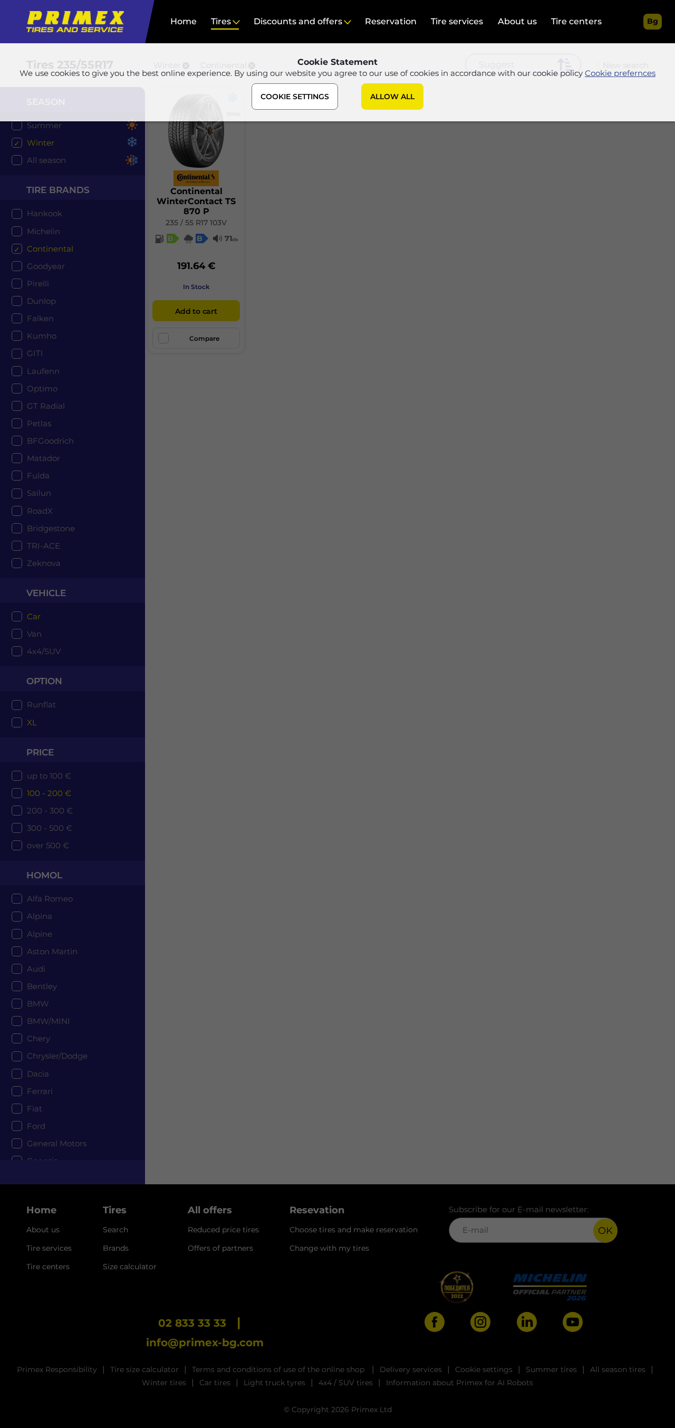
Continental (50, 249)
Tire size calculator (144, 1369)
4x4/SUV (44, 651)
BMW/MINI (48, 1021)
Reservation (391, 21)
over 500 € (48, 845)
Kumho (41, 336)
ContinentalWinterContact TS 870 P (196, 201)
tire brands (58, 190)
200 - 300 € (50, 811)
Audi (36, 969)
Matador (43, 458)
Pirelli (38, 284)
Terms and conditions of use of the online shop (279, 1369)
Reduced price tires (223, 1229)
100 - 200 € (49, 793)
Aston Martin (52, 951)
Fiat (34, 1109)
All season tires (617, 1369)
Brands (116, 1248)
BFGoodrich (50, 441)
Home (183, 21)
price (40, 752)
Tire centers (576, 21)
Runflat (41, 704)
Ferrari (40, 1091)
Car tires (214, 1382)
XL (32, 722)
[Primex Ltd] (72, 21)
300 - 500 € (49, 828)
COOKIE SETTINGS (295, 96)
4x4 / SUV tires (346, 1382)
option (44, 681)
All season (46, 160)
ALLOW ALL (392, 96)
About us (517, 21)
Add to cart (196, 311)
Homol (44, 875)
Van (34, 634)
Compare (204, 338)
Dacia (38, 1074)
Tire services (457, 21)
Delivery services (411, 1369)
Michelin (43, 231)
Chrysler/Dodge (57, 1056)
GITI (35, 353)
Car (34, 616)
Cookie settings (484, 1369)
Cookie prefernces (620, 73)
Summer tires (551, 1369)
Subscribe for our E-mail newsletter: (519, 1209)
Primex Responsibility (57, 1369)
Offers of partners (220, 1248)
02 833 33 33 (192, 1323)
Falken (40, 318)
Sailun (39, 493)
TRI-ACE (43, 546)
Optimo (42, 389)
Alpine (39, 934)
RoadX (40, 511)
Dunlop (41, 301)
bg (652, 21)
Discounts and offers (298, 21)
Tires (221, 21)
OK (605, 1231)
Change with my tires (329, 1248)
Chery (38, 1038)
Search (115, 1229)
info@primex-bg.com (205, 1342)
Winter (40, 143)
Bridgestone (51, 528)
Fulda (38, 476)
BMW (38, 1004)
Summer (44, 125)
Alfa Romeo (50, 899)
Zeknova (44, 563)
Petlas (39, 423)
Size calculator (130, 1266)
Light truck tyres (274, 1382)
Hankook (44, 213)
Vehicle (46, 593)
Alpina (39, 916)
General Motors (56, 1143)
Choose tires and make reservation (354, 1229)
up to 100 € (49, 776)
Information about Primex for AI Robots (459, 1382)
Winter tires (164, 1382)
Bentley (42, 986)
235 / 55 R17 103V (196, 222)
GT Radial (46, 406)
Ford (36, 1126)
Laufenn (43, 371)
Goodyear (46, 266)
